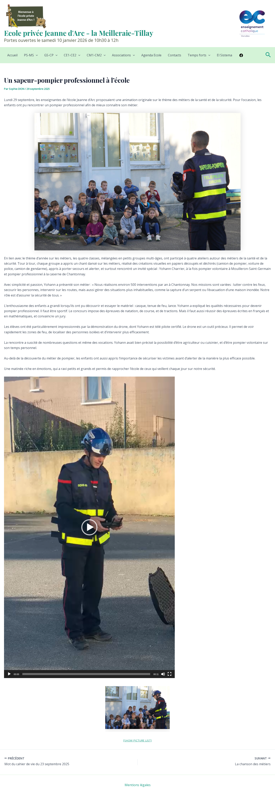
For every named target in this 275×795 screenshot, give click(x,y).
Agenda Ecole (151, 55)
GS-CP (49, 55)
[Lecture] (9, 674)
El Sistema (224, 55)
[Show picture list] (137, 740)
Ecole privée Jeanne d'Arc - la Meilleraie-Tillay (78, 33)
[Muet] (163, 674)
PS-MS (29, 55)
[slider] (86, 674)
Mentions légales (138, 785)
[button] (36, 55)
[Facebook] (241, 55)
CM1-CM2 (94, 55)
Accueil (12, 55)
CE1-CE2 (70, 55)
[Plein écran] (169, 674)
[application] (89, 527)
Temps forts (197, 55)
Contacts (174, 55)
